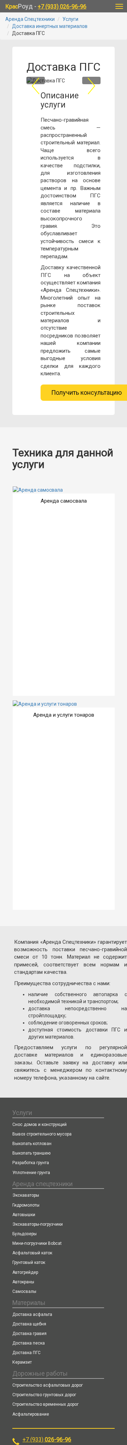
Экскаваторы (25, 1195)
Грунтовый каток (28, 1262)
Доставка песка (28, 1343)
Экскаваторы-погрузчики (37, 1224)
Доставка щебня (29, 1324)
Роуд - (45, 6)
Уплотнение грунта (31, 1172)
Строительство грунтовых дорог (44, 1394)
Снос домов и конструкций (39, 1124)
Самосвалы (24, 1291)
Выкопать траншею (31, 1153)
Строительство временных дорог (45, 1404)
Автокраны (23, 1281)
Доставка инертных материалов (49, 26)
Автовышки (23, 1214)
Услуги (70, 19)
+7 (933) (47, 1439)
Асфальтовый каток (32, 1252)
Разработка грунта (30, 1162)
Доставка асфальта (32, 1314)
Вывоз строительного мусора (42, 1134)
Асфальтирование (30, 1414)
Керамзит (22, 1362)
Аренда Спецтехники (30, 19)
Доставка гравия (29, 1333)
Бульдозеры (24, 1233)
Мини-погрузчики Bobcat (37, 1243)
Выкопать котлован (32, 1143)
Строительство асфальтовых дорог (47, 1385)
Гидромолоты (26, 1205)
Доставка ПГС (26, 1352)
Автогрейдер (25, 1272)
